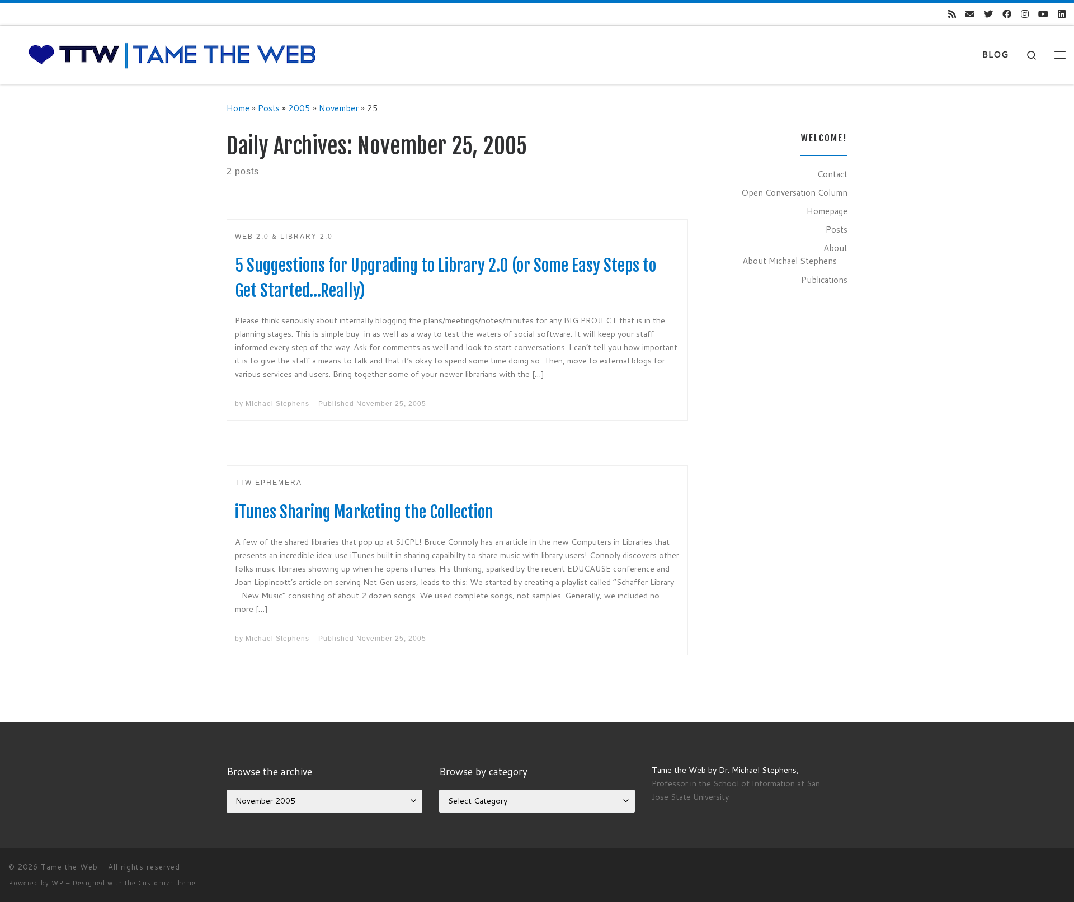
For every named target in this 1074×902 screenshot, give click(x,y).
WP (57, 883)
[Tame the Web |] (172, 54)
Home (238, 108)
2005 (299, 108)
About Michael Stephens (789, 260)
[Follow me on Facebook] (1006, 14)
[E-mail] (969, 14)
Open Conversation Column (794, 192)
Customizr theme (167, 883)
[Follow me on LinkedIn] (1062, 14)
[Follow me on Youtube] (1043, 14)
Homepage (827, 211)
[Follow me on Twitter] (988, 14)
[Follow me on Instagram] (1025, 14)
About (835, 248)
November (339, 108)
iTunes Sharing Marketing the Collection (364, 512)
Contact (832, 174)
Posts (269, 108)
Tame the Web (69, 867)
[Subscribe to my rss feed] (952, 14)
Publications (824, 279)
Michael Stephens (277, 404)
